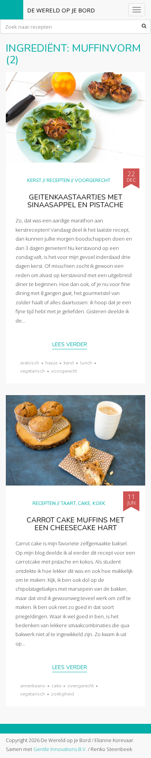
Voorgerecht (92, 180)
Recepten (58, 180)
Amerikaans (32, 686)
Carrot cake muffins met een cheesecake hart (75, 524)
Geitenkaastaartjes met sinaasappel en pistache (75, 201)
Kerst (34, 180)
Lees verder (69, 344)
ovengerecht (80, 686)
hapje (51, 363)
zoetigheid (62, 694)
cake (56, 686)
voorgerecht (64, 371)
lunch (86, 363)
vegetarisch (32, 371)
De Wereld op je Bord (61, 10)
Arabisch (29, 363)
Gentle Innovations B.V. (60, 749)
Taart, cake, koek (83, 503)
